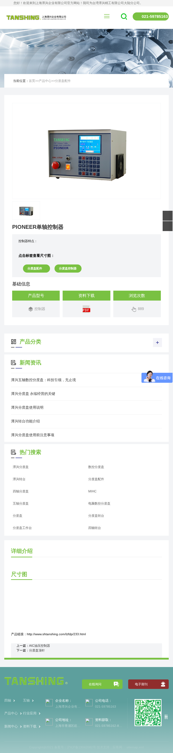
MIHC (92, 491)
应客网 (117, 747)
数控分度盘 (96, 467)
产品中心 (45, 81)
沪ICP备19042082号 (81, 747)
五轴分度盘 (21, 503)
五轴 (26, 700)
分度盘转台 (96, 515)
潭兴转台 (19, 479)
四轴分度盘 (21, 491)
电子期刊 (141, 684)
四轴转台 (94, 528)
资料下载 (29, 726)
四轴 (7, 700)
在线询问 (95, 684)
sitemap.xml (135, 747)
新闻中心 (11, 726)
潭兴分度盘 (21, 467)
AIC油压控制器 (39, 645)
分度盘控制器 (68, 268)
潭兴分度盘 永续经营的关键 (33, 394)
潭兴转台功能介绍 (25, 421)
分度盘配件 (63, 81)
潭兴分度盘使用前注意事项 (32, 435)
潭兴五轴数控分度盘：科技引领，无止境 (43, 380)
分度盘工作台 (22, 528)
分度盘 (17, 515)
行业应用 (29, 713)
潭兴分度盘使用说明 (27, 407)
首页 (32, 81)
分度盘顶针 (37, 650)
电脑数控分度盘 (99, 503)
